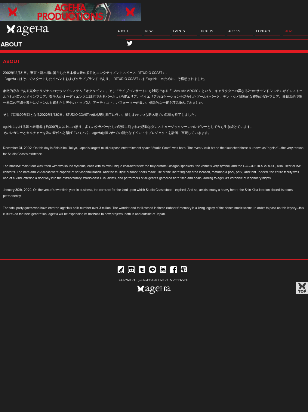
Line (152, 270)
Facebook (173, 270)
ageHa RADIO (184, 270)
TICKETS (207, 31)
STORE (289, 31)
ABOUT (123, 31)
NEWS (149, 31)
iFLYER (121, 270)
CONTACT (263, 31)
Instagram (131, 270)
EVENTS (179, 31)
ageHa (28, 30)
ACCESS (234, 31)
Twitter (142, 270)
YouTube (163, 270)
